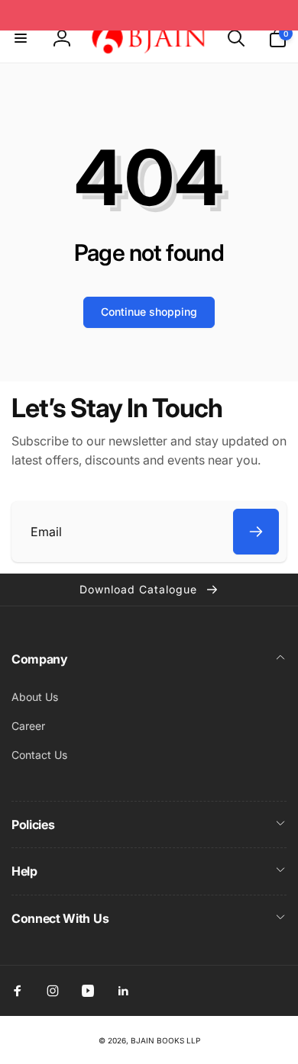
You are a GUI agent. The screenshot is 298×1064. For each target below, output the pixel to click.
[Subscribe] (256, 532)
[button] (20, 38)
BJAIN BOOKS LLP (165, 1040)
